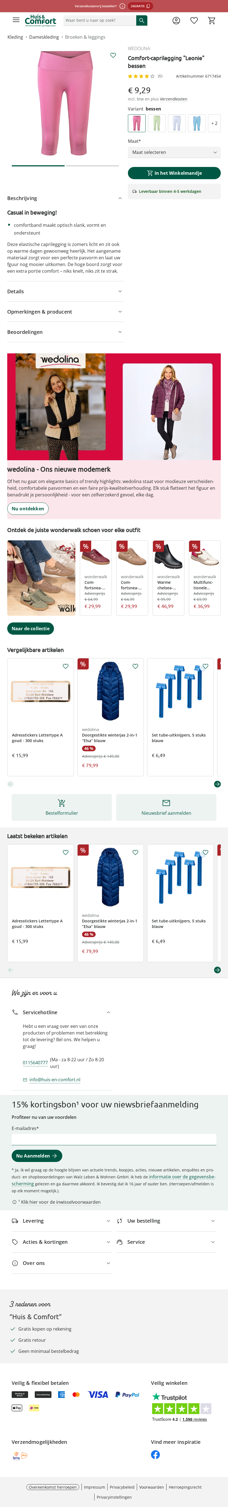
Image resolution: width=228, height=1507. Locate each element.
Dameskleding (44, 37)
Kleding (15, 37)
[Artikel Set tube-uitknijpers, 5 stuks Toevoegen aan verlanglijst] (205, 666)
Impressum (94, 1487)
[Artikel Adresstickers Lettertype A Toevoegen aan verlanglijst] (65, 666)
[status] (99, 20)
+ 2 (214, 123)
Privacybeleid (122, 1487)
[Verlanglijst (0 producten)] (194, 20)
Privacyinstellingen (114, 1497)
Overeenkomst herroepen (53, 1487)
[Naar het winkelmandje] (211, 20)
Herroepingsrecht (185, 1487)
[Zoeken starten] (141, 20)
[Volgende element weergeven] (217, 784)
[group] (65, 103)
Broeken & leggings (85, 37)
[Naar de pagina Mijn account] (176, 20)
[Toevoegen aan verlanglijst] (113, 55)
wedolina (139, 48)
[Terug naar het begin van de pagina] (222, 1468)
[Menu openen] (16, 20)
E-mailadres (24, 1128)
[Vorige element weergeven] (10, 784)
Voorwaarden (151, 1487)
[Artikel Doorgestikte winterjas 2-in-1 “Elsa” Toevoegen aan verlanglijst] (135, 666)
